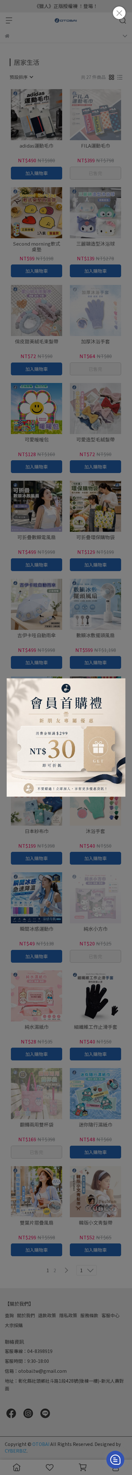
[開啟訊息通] (115, 1460)
